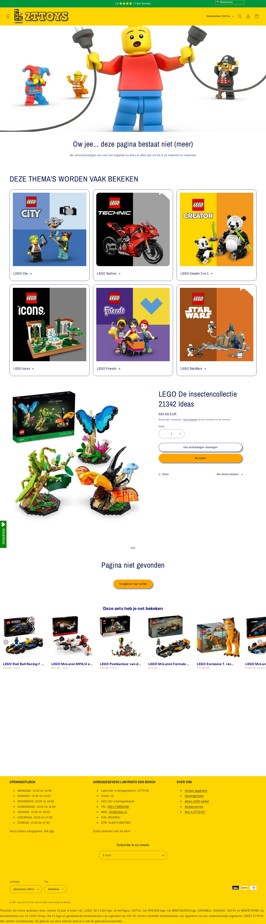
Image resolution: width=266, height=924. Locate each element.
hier (51, 831)
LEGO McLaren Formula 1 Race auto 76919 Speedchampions (168, 664)
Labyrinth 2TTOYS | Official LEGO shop (34, 902)
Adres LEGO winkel (197, 801)
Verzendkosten (190, 419)
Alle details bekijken (228, 474)
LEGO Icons (22, 368)
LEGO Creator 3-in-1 (195, 273)
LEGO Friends (107, 368)
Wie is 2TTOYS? (195, 812)
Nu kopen (200, 458)
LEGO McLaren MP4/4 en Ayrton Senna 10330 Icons (72, 664)
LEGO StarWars (191, 368)
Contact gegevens (196, 791)
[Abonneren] (163, 855)
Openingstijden (194, 796)
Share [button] (165, 474)
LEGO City (21, 273)
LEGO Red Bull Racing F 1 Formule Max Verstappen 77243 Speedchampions (23, 664)
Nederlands (226, 2)
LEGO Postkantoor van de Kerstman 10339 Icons (120, 664)
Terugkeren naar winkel (133, 584)
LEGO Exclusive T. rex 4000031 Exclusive (214, 664)
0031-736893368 (118, 807)
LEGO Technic (107, 273)
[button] (8, 16)
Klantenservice (194, 807)
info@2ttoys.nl (118, 812)
